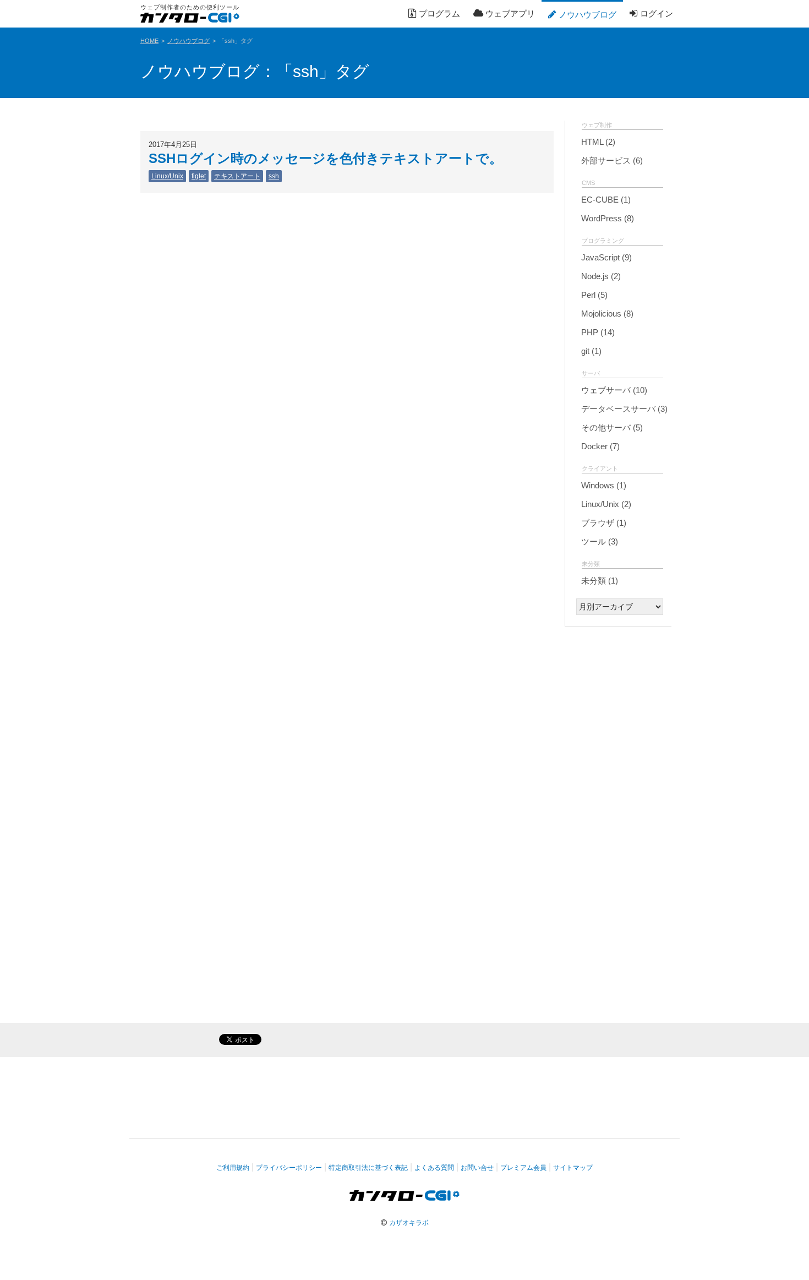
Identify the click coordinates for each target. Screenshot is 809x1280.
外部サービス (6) (611, 160)
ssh (274, 176)
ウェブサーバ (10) (613, 390)
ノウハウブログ (586, 14)
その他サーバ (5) (611, 427)
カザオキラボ (409, 1223)
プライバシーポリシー (289, 1168)
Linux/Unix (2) (605, 504)
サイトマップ (573, 1168)
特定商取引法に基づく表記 (368, 1168)
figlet (199, 176)
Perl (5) (593, 294)
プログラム (438, 13)
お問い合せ (477, 1168)
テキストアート (237, 176)
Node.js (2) (600, 276)
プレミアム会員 (523, 1168)
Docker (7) (599, 446)
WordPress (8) (606, 218)
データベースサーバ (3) (623, 408)
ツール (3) (598, 541)
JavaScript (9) (605, 257)
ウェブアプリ (509, 13)
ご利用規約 (232, 1168)
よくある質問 (434, 1168)
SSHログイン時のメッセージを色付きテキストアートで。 (325, 158)
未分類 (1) (598, 580)
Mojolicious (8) (606, 313)
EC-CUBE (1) (605, 199)
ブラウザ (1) (602, 522)
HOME (149, 40)
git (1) (590, 351)
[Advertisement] (618, 803)
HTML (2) (597, 141)
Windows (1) (602, 485)
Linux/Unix (167, 176)
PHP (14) (597, 332)
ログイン (655, 13)
